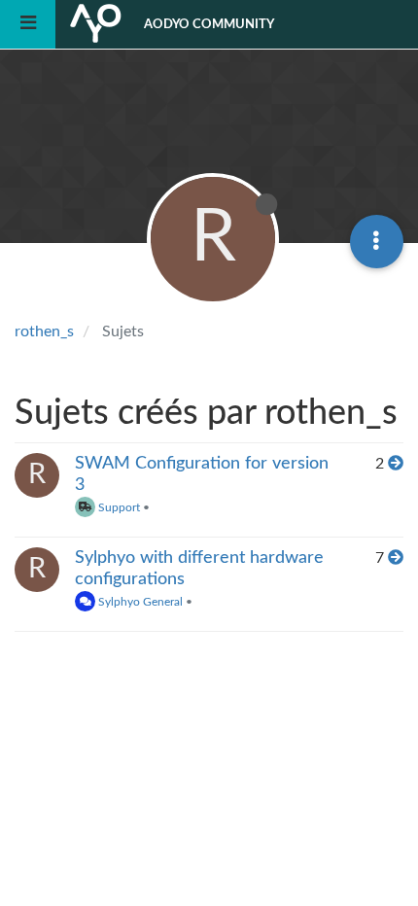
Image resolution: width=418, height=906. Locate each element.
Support (117, 508)
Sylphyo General (139, 602)
